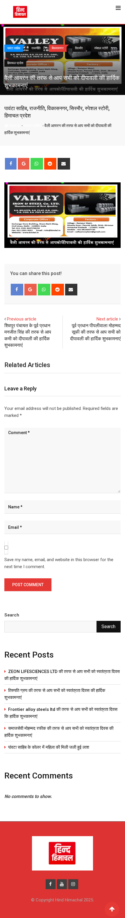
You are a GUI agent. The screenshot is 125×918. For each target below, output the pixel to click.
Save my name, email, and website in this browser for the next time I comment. (58, 563)
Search (11, 615)
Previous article (21, 319)
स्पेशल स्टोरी (96, 108)
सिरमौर (76, 108)
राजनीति (37, 108)
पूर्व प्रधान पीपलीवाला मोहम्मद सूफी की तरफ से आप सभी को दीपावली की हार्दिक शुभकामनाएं (95, 332)
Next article (107, 319)
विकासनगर (57, 108)
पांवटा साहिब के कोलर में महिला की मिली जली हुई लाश (48, 747)
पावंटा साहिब (15, 108)
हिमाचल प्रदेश (17, 115)
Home (14, 125)
